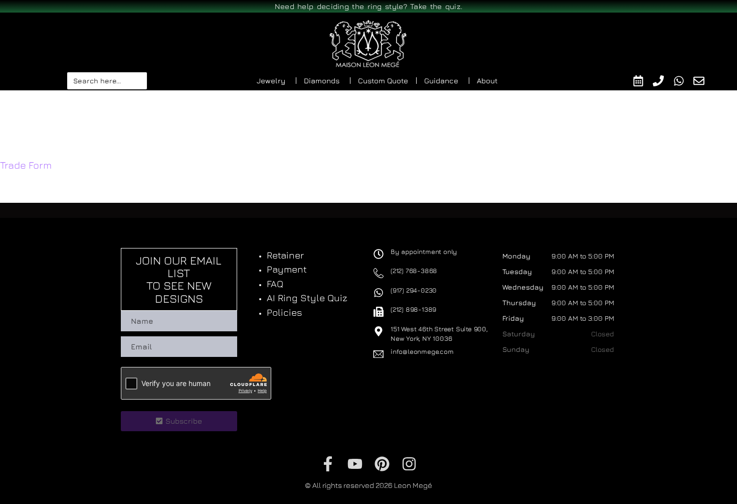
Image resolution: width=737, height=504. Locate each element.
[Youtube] (354, 463)
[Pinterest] (382, 463)
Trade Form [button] (26, 165)
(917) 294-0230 (414, 290)
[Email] (703, 80)
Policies (284, 312)
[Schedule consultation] (643, 80)
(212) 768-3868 (414, 271)
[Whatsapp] (683, 80)
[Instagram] (409, 463)
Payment (287, 269)
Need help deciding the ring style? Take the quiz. (369, 6)
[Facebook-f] (327, 463)
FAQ (275, 283)
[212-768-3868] (663, 80)
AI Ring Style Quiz (307, 297)
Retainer (285, 255)
